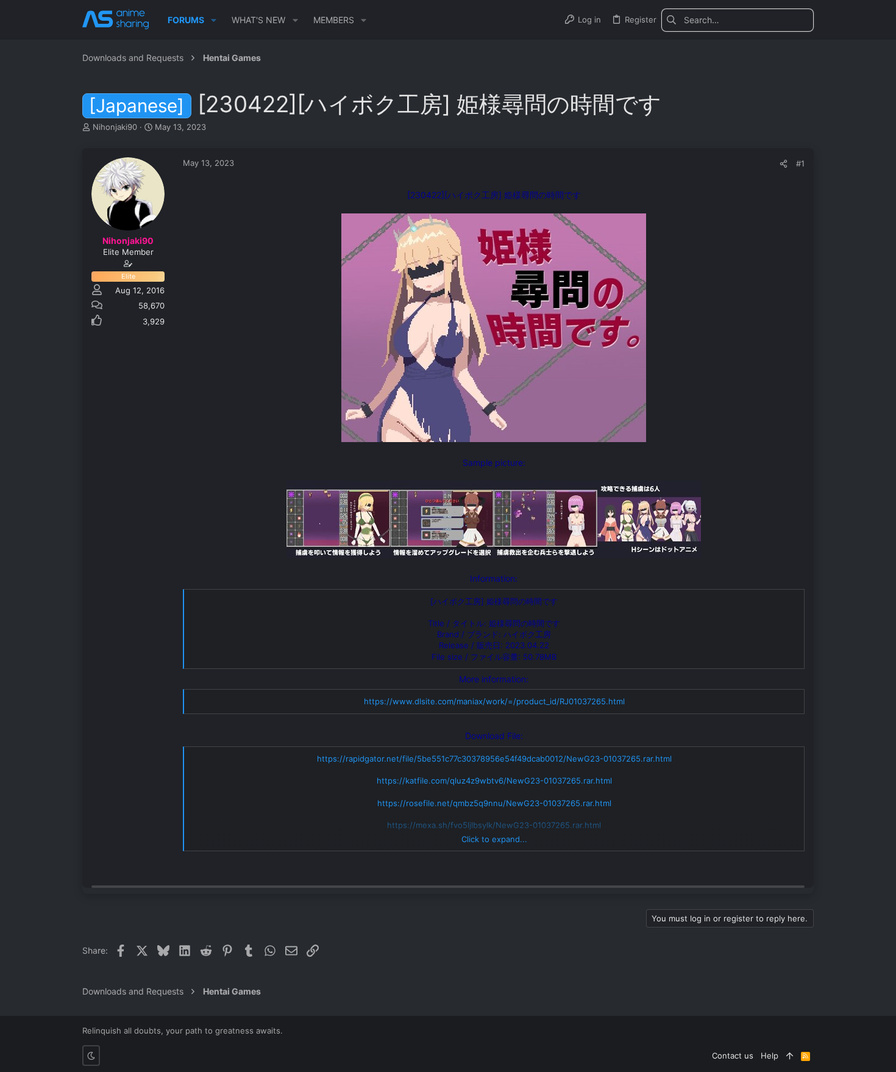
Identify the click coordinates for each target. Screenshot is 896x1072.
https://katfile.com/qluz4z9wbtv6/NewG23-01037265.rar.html (494, 780)
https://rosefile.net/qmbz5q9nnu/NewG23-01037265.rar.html (494, 803)
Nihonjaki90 (115, 127)
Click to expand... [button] (494, 839)
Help (769, 1055)
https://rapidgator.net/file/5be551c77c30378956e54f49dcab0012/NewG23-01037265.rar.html (494, 758)
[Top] (789, 1055)
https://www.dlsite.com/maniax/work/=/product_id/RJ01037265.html (494, 701)
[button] (213, 20)
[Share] (783, 164)
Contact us (732, 1055)
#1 (800, 163)
